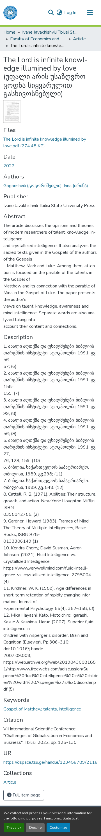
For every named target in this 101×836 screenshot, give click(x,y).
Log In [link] (70, 13)
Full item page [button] (26, 795)
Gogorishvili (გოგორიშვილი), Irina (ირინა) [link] (45, 186)
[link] (50, 142)
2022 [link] (9, 166)
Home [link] (9, 32)
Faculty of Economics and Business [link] (38, 39)
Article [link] (79, 39)
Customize (58, 827)
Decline (35, 827)
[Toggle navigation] (90, 12)
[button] (10, 13)
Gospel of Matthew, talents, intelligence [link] (42, 709)
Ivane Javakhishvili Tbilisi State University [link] (50, 32)
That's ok (14, 827)
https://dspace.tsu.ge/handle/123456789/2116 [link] (50, 762)
